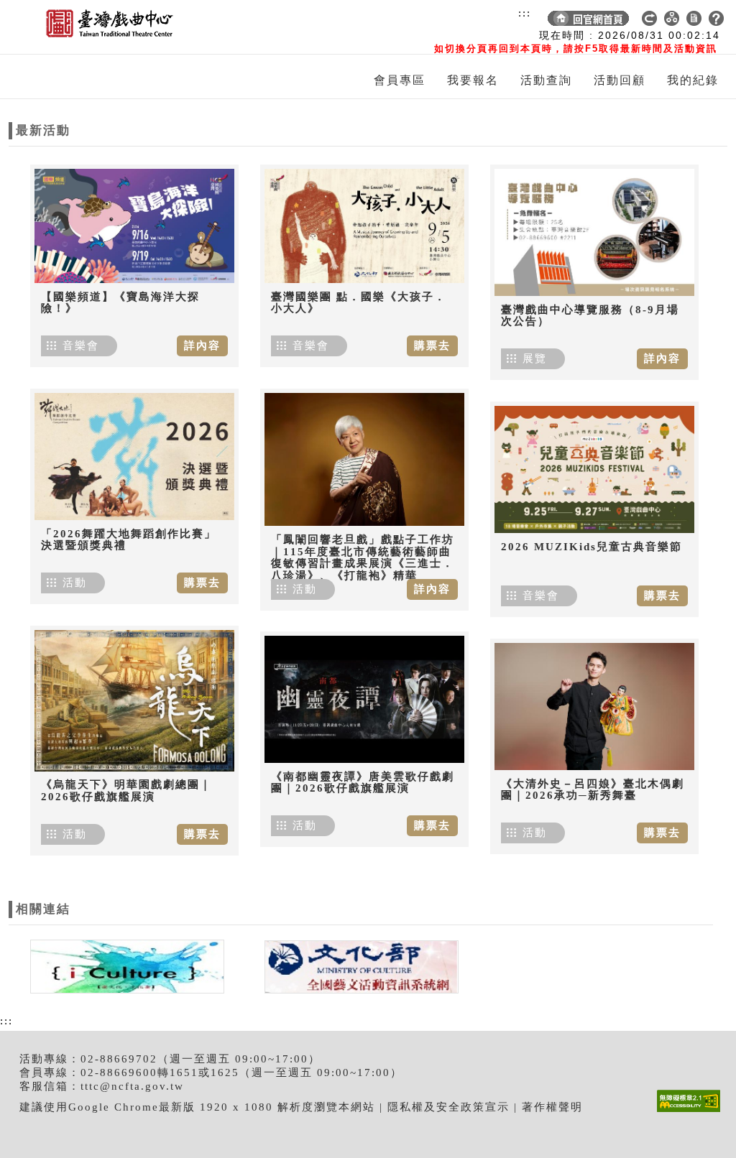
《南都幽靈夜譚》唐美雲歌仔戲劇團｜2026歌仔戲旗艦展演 (362, 783)
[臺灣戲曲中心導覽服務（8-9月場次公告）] (594, 232)
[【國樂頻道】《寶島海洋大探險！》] (134, 226)
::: (524, 13)
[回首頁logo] (91, 27)
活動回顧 (619, 80)
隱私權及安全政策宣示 (448, 1107)
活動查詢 (546, 80)
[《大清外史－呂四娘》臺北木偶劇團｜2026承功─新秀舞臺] (594, 706)
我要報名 (473, 80)
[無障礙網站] (692, 1112)
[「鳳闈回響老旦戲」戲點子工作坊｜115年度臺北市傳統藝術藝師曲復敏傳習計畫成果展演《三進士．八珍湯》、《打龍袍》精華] (364, 459)
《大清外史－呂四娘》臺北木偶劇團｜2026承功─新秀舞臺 (592, 790)
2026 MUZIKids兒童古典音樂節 (591, 546)
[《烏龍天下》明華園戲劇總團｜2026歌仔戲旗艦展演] (134, 700)
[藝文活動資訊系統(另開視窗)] (358, 965)
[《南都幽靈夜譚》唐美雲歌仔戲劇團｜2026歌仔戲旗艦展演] (364, 699)
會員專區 (400, 80)
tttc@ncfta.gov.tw (132, 1086)
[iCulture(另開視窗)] (126, 965)
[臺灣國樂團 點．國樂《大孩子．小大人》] (364, 226)
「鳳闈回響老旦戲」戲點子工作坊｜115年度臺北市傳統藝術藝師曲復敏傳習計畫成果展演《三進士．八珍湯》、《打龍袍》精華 (362, 557)
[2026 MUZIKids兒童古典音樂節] (594, 469)
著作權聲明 (552, 1107)
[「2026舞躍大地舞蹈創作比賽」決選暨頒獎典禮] (134, 456)
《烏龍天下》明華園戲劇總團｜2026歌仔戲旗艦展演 (126, 790)
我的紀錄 (693, 80)
